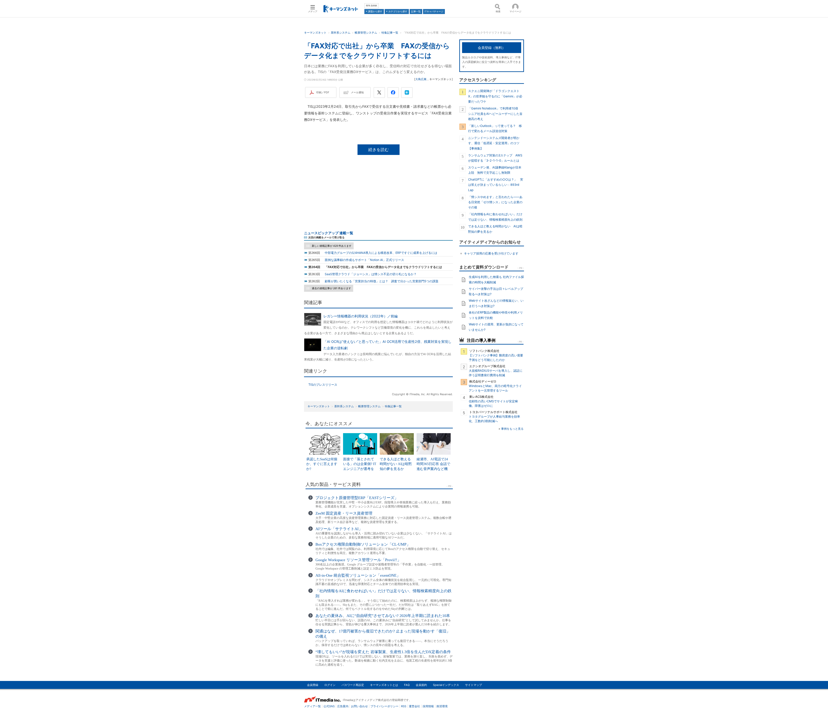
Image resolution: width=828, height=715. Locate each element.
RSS (403, 706)
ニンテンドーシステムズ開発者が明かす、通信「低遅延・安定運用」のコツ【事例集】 (493, 143)
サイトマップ (473, 685)
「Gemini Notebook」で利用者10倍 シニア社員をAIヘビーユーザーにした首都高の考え (495, 113)
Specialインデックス (446, 685)
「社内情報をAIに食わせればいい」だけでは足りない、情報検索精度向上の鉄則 (495, 216)
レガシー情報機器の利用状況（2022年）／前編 (360, 316)
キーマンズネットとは (384, 685)
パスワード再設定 (353, 685)
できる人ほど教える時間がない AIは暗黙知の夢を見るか (495, 228)
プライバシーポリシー (384, 706)
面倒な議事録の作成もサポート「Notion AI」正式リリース (364, 260)
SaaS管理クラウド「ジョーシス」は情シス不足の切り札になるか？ (371, 274)
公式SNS (329, 706)
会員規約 (421, 685)
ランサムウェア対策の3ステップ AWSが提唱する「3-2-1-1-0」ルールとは (495, 157)
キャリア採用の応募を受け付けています (491, 253)
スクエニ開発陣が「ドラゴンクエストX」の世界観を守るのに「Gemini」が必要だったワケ (495, 96)
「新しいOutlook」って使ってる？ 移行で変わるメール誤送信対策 (495, 128)
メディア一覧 (312, 706)
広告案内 (342, 706)
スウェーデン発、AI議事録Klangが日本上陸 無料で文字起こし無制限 (494, 169)
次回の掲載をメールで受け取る (326, 237)
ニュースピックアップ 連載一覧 (328, 233)
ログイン (330, 685)
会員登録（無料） (491, 47)
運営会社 (414, 706)
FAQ (407, 685)
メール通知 (357, 92)
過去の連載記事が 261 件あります (331, 288)
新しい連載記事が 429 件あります (331, 245)
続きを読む (378, 149)
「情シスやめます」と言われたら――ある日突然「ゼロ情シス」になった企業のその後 (495, 202)
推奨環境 (442, 706)
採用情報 (428, 706)
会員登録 (312, 685)
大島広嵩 (421, 79)
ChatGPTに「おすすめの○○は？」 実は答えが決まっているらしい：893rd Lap (495, 185)
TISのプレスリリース (322, 384)
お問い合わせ (359, 706)
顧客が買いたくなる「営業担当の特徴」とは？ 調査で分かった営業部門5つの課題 (381, 281)
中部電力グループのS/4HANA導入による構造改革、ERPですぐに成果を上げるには (381, 252)
